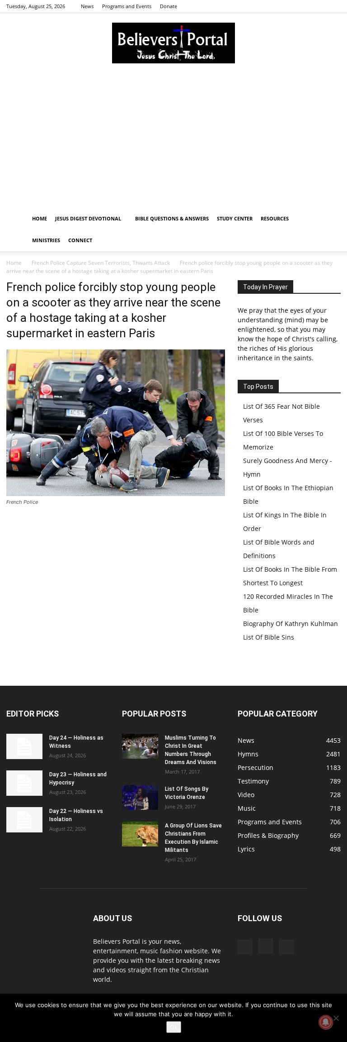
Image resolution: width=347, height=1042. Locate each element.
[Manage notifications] (326, 1022)
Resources (275, 218)
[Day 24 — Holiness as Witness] (24, 746)
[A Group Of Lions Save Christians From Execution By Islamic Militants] (140, 834)
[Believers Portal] (173, 43)
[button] (330, 219)
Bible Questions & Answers (172, 218)
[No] (335, 1018)
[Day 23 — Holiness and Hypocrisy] (24, 783)
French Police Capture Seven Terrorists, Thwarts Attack (101, 263)
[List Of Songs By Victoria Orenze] (140, 797)
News (87, 6)
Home (39, 218)
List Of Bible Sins (268, 637)
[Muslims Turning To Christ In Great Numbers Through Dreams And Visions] (140, 746)
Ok (174, 1027)
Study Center (235, 218)
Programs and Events (126, 6)
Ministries (46, 240)
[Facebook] (304, 6)
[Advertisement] (173, 139)
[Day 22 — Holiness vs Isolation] (24, 819)
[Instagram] (319, 6)
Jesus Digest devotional (88, 218)
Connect (80, 240)
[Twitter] (334, 6)
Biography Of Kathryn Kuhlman (290, 623)
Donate (168, 6)
